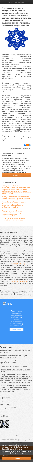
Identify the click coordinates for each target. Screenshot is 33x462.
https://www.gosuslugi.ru (18, 281)
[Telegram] (30, 145)
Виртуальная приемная (8, 233)
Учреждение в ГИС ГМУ (8, 408)
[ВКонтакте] (25, 145)
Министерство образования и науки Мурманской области (13, 357)
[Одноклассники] (27, 145)
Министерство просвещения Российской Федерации (15, 351)
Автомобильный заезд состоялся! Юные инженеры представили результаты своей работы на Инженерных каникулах (14, 205)
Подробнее (16, 175)
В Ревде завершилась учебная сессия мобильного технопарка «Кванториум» (16, 198)
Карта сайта (4, 405)
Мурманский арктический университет (14, 366)
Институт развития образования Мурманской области (12, 362)
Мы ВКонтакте (5, 416)
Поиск (2, 401)
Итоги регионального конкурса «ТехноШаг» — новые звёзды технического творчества (13, 220)
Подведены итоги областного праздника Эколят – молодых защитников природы (13, 213)
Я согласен (16, 458)
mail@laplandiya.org (18, 264)
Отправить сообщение (16, 329)
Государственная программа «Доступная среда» (15, 370)
